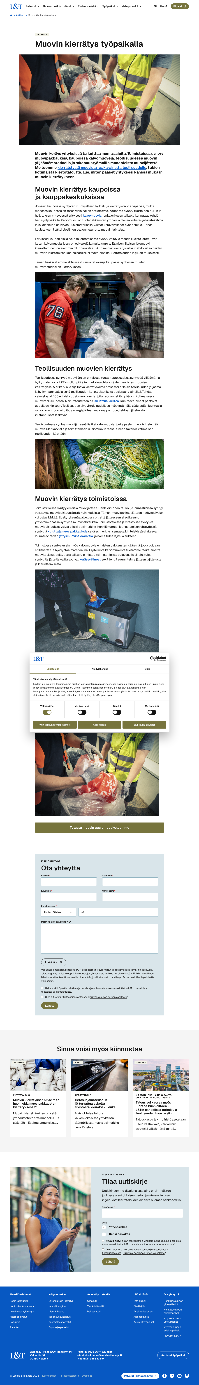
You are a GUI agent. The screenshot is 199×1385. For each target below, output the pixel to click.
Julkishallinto (145, 1097)
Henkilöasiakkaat (20, 1294)
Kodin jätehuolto (19, 1301)
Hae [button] (162, 6)
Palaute (14, 1327)
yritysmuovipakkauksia (76, 536)
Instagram (187, 1376)
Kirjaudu (178, 6)
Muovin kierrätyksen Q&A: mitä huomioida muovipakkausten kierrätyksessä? (36, 1103)
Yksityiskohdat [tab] (99, 669)
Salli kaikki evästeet (144, 724)
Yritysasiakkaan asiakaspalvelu (172, 1328)
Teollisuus (163, 1097)
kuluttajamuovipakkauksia (67, 531)
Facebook (164, 1376)
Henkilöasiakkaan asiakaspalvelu (173, 1311)
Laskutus (15, 1322)
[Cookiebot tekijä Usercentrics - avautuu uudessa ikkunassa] (152, 658)
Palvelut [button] (30, 6)
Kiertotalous (21, 1095)
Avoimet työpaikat (144, 1322)
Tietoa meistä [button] (87, 6)
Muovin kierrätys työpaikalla (42, 15)
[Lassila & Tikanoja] (16, 6)
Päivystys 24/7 (172, 1335)
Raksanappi (93, 1311)
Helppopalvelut (18, 1316)
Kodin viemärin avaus (22, 1306)
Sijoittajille (139, 1306)
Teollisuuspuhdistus (60, 1316)
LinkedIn (172, 1376)
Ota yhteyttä (171, 1294)
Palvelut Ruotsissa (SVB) (138, 1376)
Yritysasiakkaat (58, 1294)
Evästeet (87, 1375)
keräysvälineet (90, 559)
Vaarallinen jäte (57, 1306)
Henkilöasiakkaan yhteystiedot (173, 1302)
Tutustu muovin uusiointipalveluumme (99, 827)
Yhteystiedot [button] (130, 6)
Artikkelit (20, 15)
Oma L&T (92, 1301)
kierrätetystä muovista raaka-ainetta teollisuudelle (102, 167)
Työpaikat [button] (108, 6)
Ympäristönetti (95, 1306)
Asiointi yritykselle (98, 1294)
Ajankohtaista (141, 1316)
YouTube (179, 1376)
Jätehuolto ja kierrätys (61, 1301)
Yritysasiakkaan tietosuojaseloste (108, 997)
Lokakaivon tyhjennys (22, 1311)
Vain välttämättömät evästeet (54, 724)
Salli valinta (99, 724)
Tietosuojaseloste (69, 1375)
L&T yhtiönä (141, 1294)
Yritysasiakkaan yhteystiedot (172, 1320)
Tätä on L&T (140, 1301)
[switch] (82, 712)
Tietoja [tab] (146, 669)
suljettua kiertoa (106, 401)
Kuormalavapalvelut (60, 1322)
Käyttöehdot (49, 1375)
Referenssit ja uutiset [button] (57, 6)
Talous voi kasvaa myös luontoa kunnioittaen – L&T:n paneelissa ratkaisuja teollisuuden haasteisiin (156, 1107)
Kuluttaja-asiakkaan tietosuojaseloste (144, 1253)
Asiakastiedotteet (143, 1311)
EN (155, 6)
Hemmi (11, 15)
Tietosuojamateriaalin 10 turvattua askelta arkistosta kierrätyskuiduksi (95, 1103)
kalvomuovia (92, 215)
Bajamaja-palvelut (59, 1327)
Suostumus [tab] (53, 669)
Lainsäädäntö (162, 1095)
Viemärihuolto (56, 1311)
